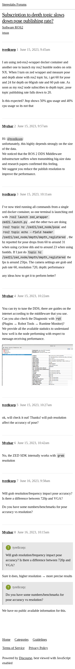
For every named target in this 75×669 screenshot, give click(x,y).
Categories (22, 639)
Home (6, 639)
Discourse (25, 658)
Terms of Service (13, 648)
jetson (5, 32)
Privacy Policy (38, 648)
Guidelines (40, 639)
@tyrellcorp (15, 138)
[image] (37, 365)
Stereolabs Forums (14, 4)
